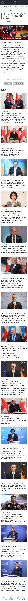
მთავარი (3, 10)
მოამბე (10, 10)
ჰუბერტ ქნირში (14, 86)
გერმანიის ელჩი (18, 83)
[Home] (2, 2)
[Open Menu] (25, 2)
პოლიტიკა (8, 83)
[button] (6, 6)
